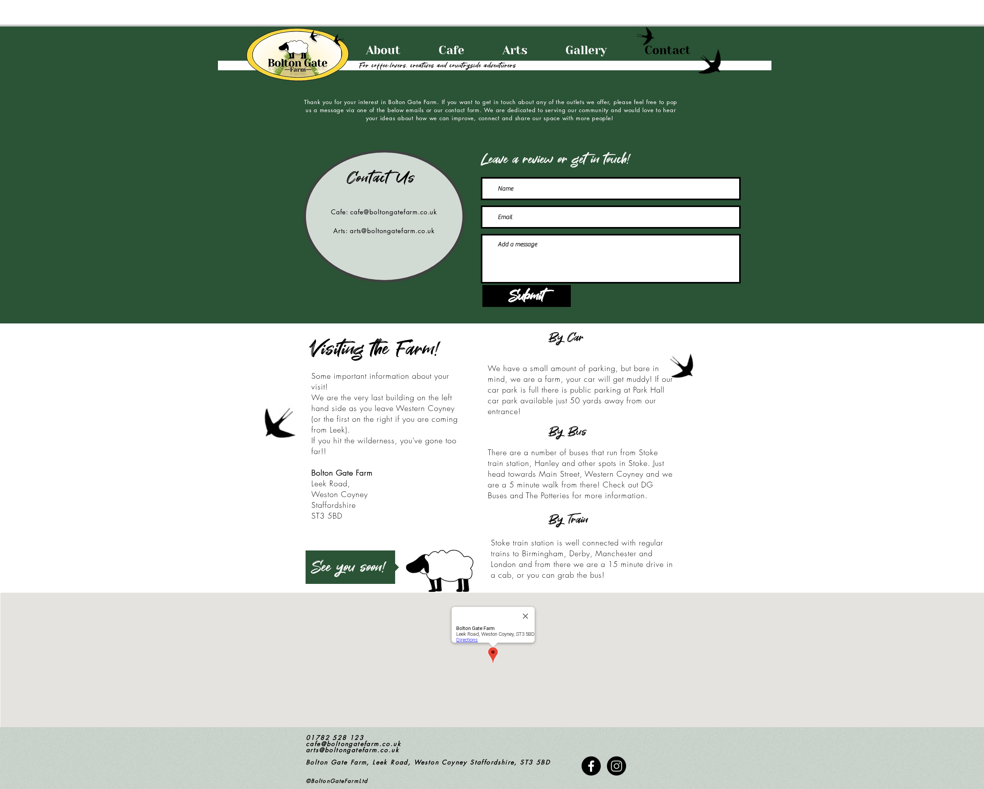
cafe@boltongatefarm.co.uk (393, 212)
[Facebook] (591, 766)
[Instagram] (616, 766)
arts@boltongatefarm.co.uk (392, 231)
